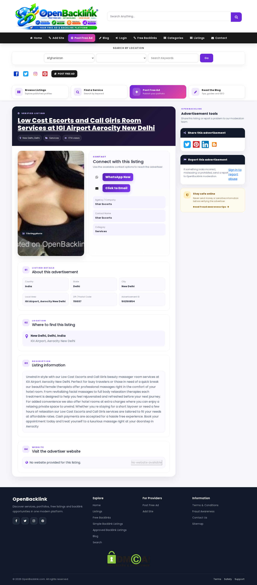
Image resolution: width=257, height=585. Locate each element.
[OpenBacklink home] (56, 16)
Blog (95, 536)
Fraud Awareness (203, 511)
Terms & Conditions (205, 505)
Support (239, 579)
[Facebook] (16, 520)
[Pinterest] (42, 520)
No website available (146, 462)
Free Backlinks (102, 517)
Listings (97, 511)
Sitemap (197, 524)
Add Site (148, 511)
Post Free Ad (151, 505)
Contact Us (199, 517)
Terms (217, 579)
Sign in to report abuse (235, 174)
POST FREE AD (66, 73)
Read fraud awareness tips (210, 206)
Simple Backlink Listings (108, 524)
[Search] (236, 17)
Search (97, 542)
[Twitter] (25, 520)
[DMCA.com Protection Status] (128, 558)
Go (207, 58)
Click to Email (116, 188)
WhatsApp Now (117, 177)
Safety (228, 579)
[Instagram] (33, 520)
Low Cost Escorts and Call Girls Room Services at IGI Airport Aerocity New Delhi (86, 124)
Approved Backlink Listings (110, 530)
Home (97, 505)
